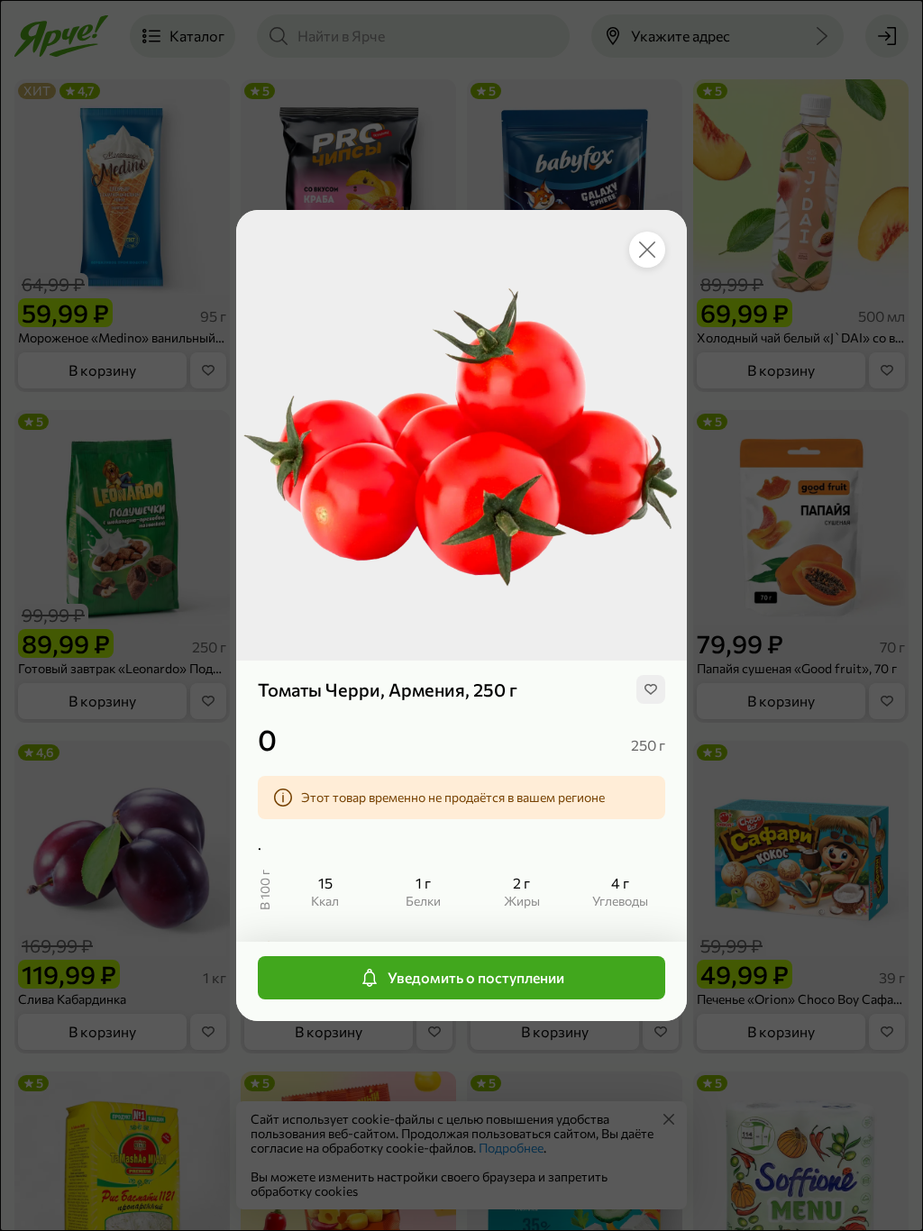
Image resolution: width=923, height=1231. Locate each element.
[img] (650, 689)
